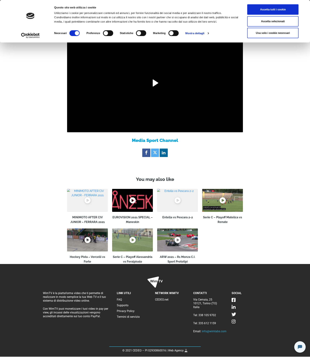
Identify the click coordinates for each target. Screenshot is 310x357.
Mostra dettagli (195, 33)
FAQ (119, 299)
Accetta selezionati (273, 21)
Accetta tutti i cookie (273, 9)
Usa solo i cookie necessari (273, 32)
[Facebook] (146, 153)
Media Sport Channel (155, 140)
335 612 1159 (207, 323)
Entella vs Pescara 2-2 (177, 217)
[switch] (108, 33)
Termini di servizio (128, 316)
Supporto (122, 305)
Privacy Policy (126, 311)
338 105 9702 (207, 315)
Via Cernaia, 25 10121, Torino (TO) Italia (205, 303)
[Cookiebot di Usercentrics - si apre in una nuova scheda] (30, 35)
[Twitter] (155, 153)
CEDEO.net (161, 299)
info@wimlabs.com (214, 331)
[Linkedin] (164, 153)
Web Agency (176, 350)
